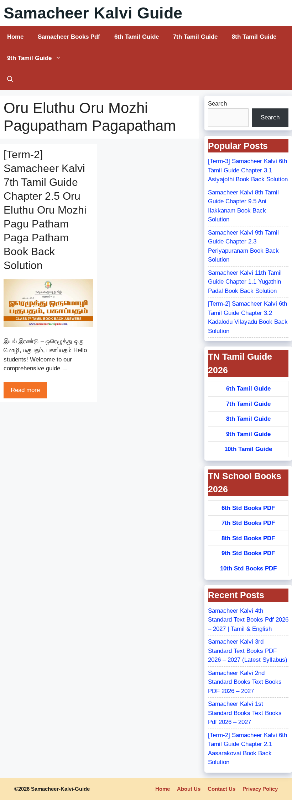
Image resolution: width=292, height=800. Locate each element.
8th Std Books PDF (248, 538)
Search (217, 103)
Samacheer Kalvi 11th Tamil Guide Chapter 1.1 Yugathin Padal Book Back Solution (245, 281)
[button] (10, 79)
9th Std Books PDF (248, 553)
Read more (25, 390)
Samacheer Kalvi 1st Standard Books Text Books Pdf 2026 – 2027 (245, 712)
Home (15, 36)
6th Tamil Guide (136, 36)
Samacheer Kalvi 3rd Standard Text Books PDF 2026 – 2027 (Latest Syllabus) (247, 650)
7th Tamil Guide (195, 36)
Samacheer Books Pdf (69, 36)
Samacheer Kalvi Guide (93, 13)
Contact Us (221, 789)
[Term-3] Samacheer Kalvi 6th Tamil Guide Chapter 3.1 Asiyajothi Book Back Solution (248, 170)
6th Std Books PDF (248, 508)
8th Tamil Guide (254, 36)
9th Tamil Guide (29, 58)
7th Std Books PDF (248, 523)
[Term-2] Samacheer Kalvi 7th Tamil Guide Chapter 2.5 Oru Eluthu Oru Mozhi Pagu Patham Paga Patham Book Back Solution (45, 210)
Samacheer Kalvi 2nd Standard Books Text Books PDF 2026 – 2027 (245, 682)
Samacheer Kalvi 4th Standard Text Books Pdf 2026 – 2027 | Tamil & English (248, 619)
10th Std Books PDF (248, 568)
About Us (188, 789)
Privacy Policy (260, 789)
